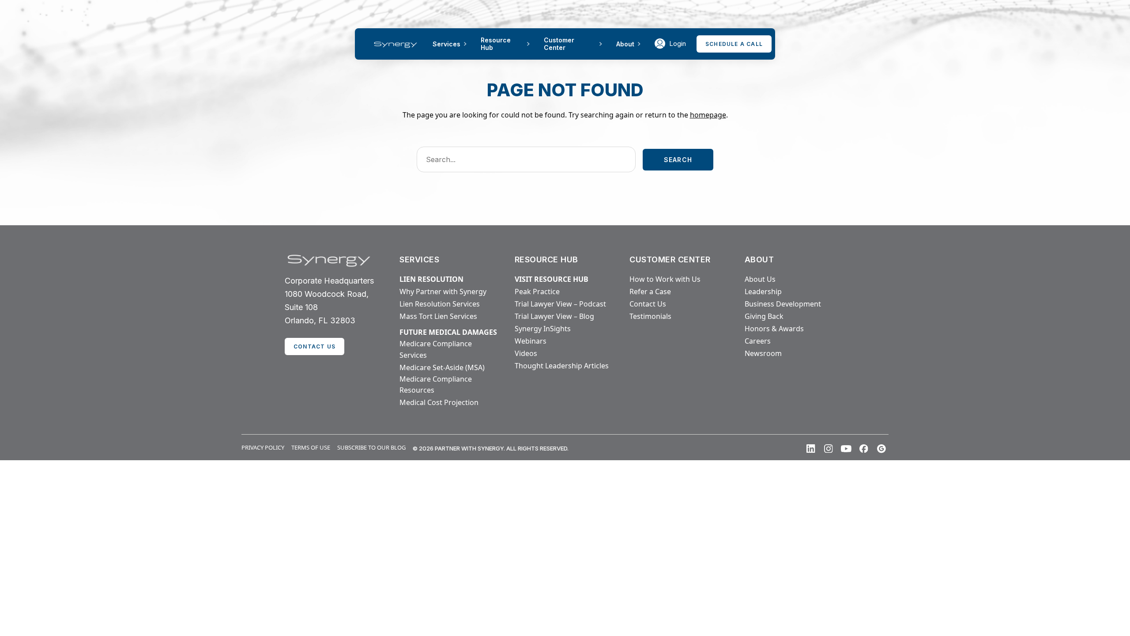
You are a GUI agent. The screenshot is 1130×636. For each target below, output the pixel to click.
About (625, 44)
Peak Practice (537, 291)
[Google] (881, 449)
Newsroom (763, 353)
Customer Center (559, 43)
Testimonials (650, 316)
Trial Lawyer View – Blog (554, 316)
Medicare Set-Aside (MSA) (442, 367)
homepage (708, 115)
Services (446, 44)
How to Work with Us (665, 279)
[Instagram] (828, 449)
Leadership (763, 291)
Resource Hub (496, 43)
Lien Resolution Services (439, 304)
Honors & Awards (774, 328)
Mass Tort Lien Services (438, 316)
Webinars (530, 341)
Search (678, 159)
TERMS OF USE (310, 447)
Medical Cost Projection (438, 402)
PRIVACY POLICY (262, 447)
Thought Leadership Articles (562, 366)
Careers (758, 341)
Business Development (783, 304)
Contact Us (647, 304)
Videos (526, 353)
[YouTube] (846, 449)
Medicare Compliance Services (435, 349)
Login (677, 43)
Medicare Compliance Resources (435, 384)
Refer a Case (650, 291)
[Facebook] (864, 449)
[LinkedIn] (811, 449)
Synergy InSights (543, 328)
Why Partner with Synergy (442, 291)
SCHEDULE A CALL (734, 44)
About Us (760, 279)
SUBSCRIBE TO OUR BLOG (371, 447)
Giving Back (764, 316)
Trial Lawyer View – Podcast (560, 304)
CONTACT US (314, 346)
